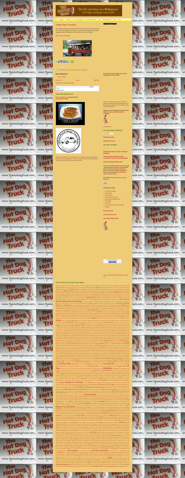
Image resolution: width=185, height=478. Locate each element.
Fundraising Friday (97, 347)
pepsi (93, 415)
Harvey (96, 355)
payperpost (58, 415)
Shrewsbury (91, 433)
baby (114, 295)
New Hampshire (114, 407)
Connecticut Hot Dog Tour (114, 101)
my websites (62, 405)
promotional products (64, 420)
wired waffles (83, 464)
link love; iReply (109, 387)
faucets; (95, 340)
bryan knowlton (106, 308)
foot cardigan (96, 343)
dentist (65, 330)
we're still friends (119, 459)
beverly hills (94, 301)
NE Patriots (88, 407)
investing (122, 373)
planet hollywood (69, 417)
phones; (107, 415)
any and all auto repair (80, 294)
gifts (80, 350)
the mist (72, 448)
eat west (94, 335)
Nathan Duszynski (114, 405)
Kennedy (57, 382)
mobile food (111, 399)
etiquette (63, 338)
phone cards (102, 415)
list (63, 389)
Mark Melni (102, 392)
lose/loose (67, 391)
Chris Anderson (81, 318)
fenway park (123, 340)
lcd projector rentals (67, 386)
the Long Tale (124, 447)
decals (81, 329)
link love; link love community (119, 387)
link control (73, 387)
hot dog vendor (93, 366)
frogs (62, 347)
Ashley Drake (76, 295)
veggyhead (80, 458)
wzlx (76, 466)
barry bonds (82, 297)
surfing (121, 442)
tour (128, 452)
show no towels (85, 433)
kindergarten (99, 382)
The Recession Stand (83, 450)
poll (108, 417)
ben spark (100, 299)
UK (99, 455)
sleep (66, 435)
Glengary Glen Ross (104, 350)
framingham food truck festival (63, 345)
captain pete (71, 313)
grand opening (109, 351)
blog (90, 303)
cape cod (116, 311)
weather (125, 459)
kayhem (108, 380)
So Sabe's (124, 435)
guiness (93, 353)
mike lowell (77, 399)
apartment (88, 294)
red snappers (115, 422)
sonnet (88, 437)
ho (108, 356)
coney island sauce (108, 322)
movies (75, 403)
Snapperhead (108, 435)
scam (60, 430)
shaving (109, 432)
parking (111, 413)
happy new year (87, 355)
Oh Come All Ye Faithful (87, 410)
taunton (107, 443)
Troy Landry (126, 454)
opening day (104, 412)
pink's (128, 415)
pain (86, 413)
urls (106, 455)
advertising (102, 289)
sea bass (57, 432)
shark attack (87, 432)
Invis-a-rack (126, 373)
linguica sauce (68, 387)
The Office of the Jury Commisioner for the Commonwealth (95, 448)
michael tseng (105, 398)
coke (108, 320)
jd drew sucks (74, 376)
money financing (77, 401)
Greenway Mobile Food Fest (62, 353)
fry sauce (66, 347)
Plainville (64, 417)
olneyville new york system (64, 412)
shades (74, 432)
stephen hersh (82, 440)
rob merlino (100, 425)
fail (56, 340)
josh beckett (65, 380)
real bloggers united (66, 422)
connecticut (121, 322)
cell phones (100, 315)
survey (125, 442)
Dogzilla (66, 333)
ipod (64, 375)
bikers (121, 301)
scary (67, 430)
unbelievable (102, 455)
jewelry (112, 376)
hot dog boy (101, 360)
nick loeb (88, 408)
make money (119, 391)
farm (81, 340)
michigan (116, 398)
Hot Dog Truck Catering (120, 364)
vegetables (75, 458)
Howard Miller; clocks (117, 370)
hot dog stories (65, 364)
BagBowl (57, 297)
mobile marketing (117, 399)
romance (91, 427)
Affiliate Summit (68, 291)
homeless (83, 358)
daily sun (62, 327)
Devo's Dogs (84, 330)
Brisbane (63, 308)
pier (119, 415)
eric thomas (126, 337)
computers (83, 322)
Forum (119, 19)
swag (65, 443)
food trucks (74, 343)
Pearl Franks (78, 69)
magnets (103, 391)
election (67, 337)
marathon (92, 392)
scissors (90, 430)
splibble (67, 438)
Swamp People (76, 443)
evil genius (91, 338)
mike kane (72, 399)
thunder (79, 452)
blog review (114, 303)
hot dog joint (86, 361)
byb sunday (91, 310)
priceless (92, 418)
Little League (68, 389)
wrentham (58, 466)
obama (70, 410)
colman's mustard (118, 320)
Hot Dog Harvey (78, 361)
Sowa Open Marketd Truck (117, 437)
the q (66, 450)
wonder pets (93, 464)
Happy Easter (71, 355)
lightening (120, 386)
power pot (125, 417)
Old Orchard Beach (122, 410)
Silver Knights (110, 433)
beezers (87, 299)
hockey (111, 356)
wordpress (113, 464)
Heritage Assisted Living (91, 356)
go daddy (111, 350)
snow (119, 435)
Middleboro (127, 398)
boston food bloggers (66, 306)
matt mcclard (105, 394)
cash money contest (70, 315)
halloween (113, 353)
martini (64, 394)
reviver (65, 425)
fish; (98, 342)
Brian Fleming (117, 306)
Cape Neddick (59, 313)
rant (119, 420)
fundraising (89, 347)
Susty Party (60, 443)
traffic (80, 454)
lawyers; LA (58, 386)
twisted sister (80, 455)
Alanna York (85, 291)
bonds (101, 305)
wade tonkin (84, 459)
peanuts (72, 415)
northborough (59, 410)
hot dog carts (60, 362)
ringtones (88, 425)
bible (105, 301)
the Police (125, 448)
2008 (87, 287)
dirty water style (66, 332)
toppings (120, 452)
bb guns (123, 297)
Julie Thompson (77, 380)
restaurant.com (121, 424)
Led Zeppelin (80, 386)
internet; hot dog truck (95, 373)
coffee (100, 320)
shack (71, 432)
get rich (67, 350)
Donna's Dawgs (91, 333)
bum (58, 310)
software (71, 437)
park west (107, 413)
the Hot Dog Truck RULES (106, 447)
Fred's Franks (88, 345)
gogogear (119, 350)
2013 (101, 287)
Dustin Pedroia (76, 335)
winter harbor (77, 464)
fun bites (70, 347)
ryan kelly (94, 428)
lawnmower (123, 384)
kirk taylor (112, 382)
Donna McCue (85, 333)
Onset (97, 412)
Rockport (127, 425)
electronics (71, 337)
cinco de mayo (112, 318)
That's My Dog (124, 445)
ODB (74, 410)
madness (99, 391)
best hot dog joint (63, 301)
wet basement (115, 461)
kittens (116, 382)
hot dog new (105, 361)
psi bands (89, 420)
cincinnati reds (105, 318)
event (79, 338)
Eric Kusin (121, 337)
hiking (106, 356)
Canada (100, 311)
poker (91, 417)
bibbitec (102, 301)
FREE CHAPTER (120, 170)
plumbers (81, 417)
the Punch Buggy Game (73, 157)
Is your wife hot (75, 375)
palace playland (94, 413)
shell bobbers (120, 432)
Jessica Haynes (107, 376)
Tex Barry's (80, 445)
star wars (127, 438)
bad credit (127, 295)
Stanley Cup (122, 438)
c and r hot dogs (117, 310)
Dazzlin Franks (63, 329)
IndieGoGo (119, 372)
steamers (69, 440)
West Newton (102, 461)
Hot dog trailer (88, 364)
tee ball (59, 445)
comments (63, 322)
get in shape (62, 350)
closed (73, 320)
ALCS (92, 291)
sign (105, 433)
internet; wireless (111, 373)
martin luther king (59, 394)
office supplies (78, 410)
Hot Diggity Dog (63, 360)
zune (127, 466)
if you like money (108, 372)
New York (69, 408)
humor (58, 372)
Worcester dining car (106, 464)
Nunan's (64, 410)
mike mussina (83, 399)
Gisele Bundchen (91, 350)
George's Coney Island (124, 348)
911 (66, 289)
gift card (77, 350)
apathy (92, 294)
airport (77, 291)
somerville (81, 437)
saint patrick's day (107, 428)
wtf (69, 466)
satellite (125, 428)
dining (123, 330)
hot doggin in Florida (111, 366)
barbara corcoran (72, 297)
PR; (60, 418)
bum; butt (62, 310)
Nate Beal (108, 405)
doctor (98, 332)
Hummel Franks (125, 370)
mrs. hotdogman (86, 403)
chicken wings (100, 316)
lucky (75, 391)
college (113, 320)
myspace (73, 405)
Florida (127, 342)
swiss (81, 443)
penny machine (88, 415)
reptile (116, 424)
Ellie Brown (77, 337)
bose (120, 305)
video (110, 458)
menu (57, 398)
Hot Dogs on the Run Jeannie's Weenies (83, 368)
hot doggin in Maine (121, 366)
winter (72, 464)
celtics (104, 315)
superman (118, 442)
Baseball (88, 297)
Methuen (77, 398)
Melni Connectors (99, 396)
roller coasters (80, 427)
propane (74, 420)
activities (89, 289)
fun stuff (80, 347)
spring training (86, 438)
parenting (103, 413)
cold (110, 320)
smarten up (87, 435)
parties (119, 413)
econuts (119, 335)
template (67, 445)
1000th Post (64, 287)
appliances (105, 294)
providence (84, 420)
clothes (76, 320)
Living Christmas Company (93, 389)
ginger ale (83, 350)
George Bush (116, 348)
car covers (77, 313)
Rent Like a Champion (107, 424)
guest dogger (83, 353)
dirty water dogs (59, 332)
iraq (66, 375)
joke (100, 378)
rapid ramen (126, 420)
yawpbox (105, 466)
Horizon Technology (117, 358)
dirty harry (127, 330)
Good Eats (107, 203)
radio (111, 420)
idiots (103, 372)
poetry (88, 417)
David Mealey (98, 327)
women (88, 464)
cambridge (73, 311)
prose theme (78, 420)
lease (75, 386)
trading (77, 454)
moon (91, 401)
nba (83, 407)
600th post (63, 289)
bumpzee (66, 310)
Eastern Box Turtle (88, 335)
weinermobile (93, 461)
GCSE (82, 348)
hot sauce (94, 368)
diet (103, 330)
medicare (81, 396)
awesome (110, 295)
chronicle (67, 69)
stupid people (75, 442)
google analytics (69, 351)
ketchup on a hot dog (73, 382)
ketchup (62, 382)
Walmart (94, 459)
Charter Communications (63, 316)
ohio (94, 410)
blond (75, 305)
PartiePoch (115, 413)
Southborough (98, 437)
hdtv (109, 355)
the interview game (117, 447)
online (88, 412)
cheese (70, 316)
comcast (124, 320)
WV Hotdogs (108, 201)
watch (106, 459)
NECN (98, 407)
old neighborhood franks (111, 410)
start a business (59, 440)
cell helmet (95, 315)
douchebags (111, 333)
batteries (111, 297)
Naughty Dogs (79, 407)
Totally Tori (125, 452)
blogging (66, 305)
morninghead (95, 401)
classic (58, 320)
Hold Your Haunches (117, 356)
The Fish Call (88, 447)
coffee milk (104, 320)
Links (99, 19)
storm (125, 440)
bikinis (126, 301)
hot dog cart (116, 360)
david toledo (109, 327)
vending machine (86, 458)
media (64, 396)
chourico (75, 318)
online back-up (93, 412)
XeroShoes (79, 466)
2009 (90, 287)
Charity (117, 315)
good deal (125, 350)
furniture (108, 347)
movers (72, 403)
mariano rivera (97, 392)
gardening (58, 348)
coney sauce (116, 322)
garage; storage (122, 347)
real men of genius (81, 422)
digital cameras (115, 330)
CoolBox (109, 324)
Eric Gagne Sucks (110, 337)
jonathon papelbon (125, 378)
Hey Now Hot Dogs (101, 356)
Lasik (116, 384)
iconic (94, 372)
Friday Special (125, 345)
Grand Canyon (103, 351)
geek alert (86, 348)
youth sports (110, 466)
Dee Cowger (98, 329)
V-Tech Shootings (125, 455)
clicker (63, 320)
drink (128, 333)
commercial (69, 322)
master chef (99, 394)
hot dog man (99, 361)
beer (83, 299)
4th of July (116, 287)
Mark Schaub (108, 392)
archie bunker (115, 294)
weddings (87, 461)
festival (69, 342)
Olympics (72, 412)
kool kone (61, 384)
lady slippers (74, 384)
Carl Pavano (102, 313)
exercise (101, 338)
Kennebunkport (125, 380)
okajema (98, 410)
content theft (77, 324)
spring (74, 438)
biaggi (99, 301)
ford (108, 343)
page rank (82, 413)
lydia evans (87, 391)
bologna (93, 305)
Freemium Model (110, 345)
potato (117, 417)
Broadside (67, 308)
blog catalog (94, 303)
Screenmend (111, 430)
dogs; (57, 333)
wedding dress (82, 461)
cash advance (62, 315)
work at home (119, 464)
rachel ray (107, 420)
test (77, 445)
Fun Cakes (75, 347)
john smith (97, 378)
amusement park (109, 292)
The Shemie (110, 450)
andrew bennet (117, 292)
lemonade (103, 386)
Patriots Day (126, 413)
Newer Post (59, 80)
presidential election (69, 418)
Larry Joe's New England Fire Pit (99, 384)
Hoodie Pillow (91, 358)
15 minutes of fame (82, 287)
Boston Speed (80, 306)
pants (99, 413)
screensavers (117, 430)
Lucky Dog (79, 391)
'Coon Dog (58, 285)
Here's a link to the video (63, 35)
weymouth (121, 461)
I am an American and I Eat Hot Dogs (114, 205)
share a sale (79, 432)
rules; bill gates (64, 428)
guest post (88, 353)
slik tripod (70, 435)
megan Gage (85, 396)
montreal (88, 401)
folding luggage (65, 343)
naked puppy (83, 405)
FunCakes (85, 347)
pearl (75, 415)
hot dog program (121, 361)
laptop (89, 384)
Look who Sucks (123, 389)
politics (105, 417)
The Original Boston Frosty (116, 448)
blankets (86, 303)
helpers (84, 356)
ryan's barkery (99, 428)
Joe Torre (79, 378)
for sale (105, 343)
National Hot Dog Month (65, 407)
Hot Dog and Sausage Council (112, 199)
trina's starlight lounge (106, 454)
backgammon (118, 295)
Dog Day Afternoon (113, 332)
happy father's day (79, 355)
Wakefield (89, 459)
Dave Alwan (87, 327)
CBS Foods (80, 315)
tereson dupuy (73, 445)
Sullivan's (84, 442)
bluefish (87, 305)
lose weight (62, 391)
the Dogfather (78, 447)
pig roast (122, 415)
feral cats (65, 342)
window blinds (107, 462)
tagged (89, 443)
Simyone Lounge (116, 433)
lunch (83, 391)
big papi (117, 301)
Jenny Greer (91, 376)
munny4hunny (105, 403)
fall (62, 340)
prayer (63, 418)
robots (120, 425)
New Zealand (81, 408)
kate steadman (99, 380)
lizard (100, 389)
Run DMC (75, 428)
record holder (109, 422)
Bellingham (95, 299)
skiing (60, 435)
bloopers (79, 305)
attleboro (88, 295)
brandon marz (106, 306)
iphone (61, 375)
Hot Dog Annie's (95, 360)
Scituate (94, 430)
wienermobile (94, 462)
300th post (106, 287)
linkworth (60, 389)
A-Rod (79, 289)
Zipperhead (116, 466)
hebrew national (59, 356)
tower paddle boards (60, 454)
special (60, 438)
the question (73, 450)
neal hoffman (93, 407)
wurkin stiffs (72, 466)
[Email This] (60, 68)
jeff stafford (86, 376)
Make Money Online (107, 19)
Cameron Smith (90, 311)
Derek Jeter (78, 330)
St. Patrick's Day (116, 438)
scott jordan (99, 430)
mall (68, 392)
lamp (86, 384)
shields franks (59, 433)
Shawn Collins (114, 432)
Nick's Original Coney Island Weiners (97, 408)
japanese (106, 375)
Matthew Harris (116, 394)
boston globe (73, 306)
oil (95, 410)
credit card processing (68, 325)
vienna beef (121, 458)
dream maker (117, 333)
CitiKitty (124, 318)
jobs (69, 378)
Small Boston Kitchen (79, 435)
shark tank (93, 432)
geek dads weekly (92, 348)
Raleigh (116, 420)
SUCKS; (80, 442)
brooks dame (72, 308)
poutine (120, 417)
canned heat (104, 311)
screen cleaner (105, 430)
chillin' (125, 316)
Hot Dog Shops (109, 195)
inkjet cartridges (126, 372)
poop (110, 417)
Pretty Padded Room (85, 418)
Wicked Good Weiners (75, 462)
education (61, 337)
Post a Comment (61, 76)
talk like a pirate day (96, 443)
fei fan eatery (100, 340)
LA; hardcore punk (67, 384)
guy (103, 353)
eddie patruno (124, 335)
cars (114, 313)
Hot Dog (76, 360)
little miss (84, 389)
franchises (72, 345)
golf (122, 350)
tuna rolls (71, 455)
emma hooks (91, 337)
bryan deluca (100, 308)
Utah (120, 455)
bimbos (78, 303)
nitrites (113, 408)
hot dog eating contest (69, 361)
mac (91, 391)
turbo (74, 455)
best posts (84, 301)
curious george (94, 325)
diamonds (97, 330)
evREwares (96, 338)
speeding (64, 438)
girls (86, 350)
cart (116, 313)
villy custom (126, 458)
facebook (127, 338)
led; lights (86, 386)
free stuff (98, 345)
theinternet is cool (117, 450)
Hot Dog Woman (101, 366)
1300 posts (70, 287)
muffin (101, 403)
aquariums (109, 294)
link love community (85, 387)
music (113, 403)
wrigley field (62, 466)
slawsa (63, 435)
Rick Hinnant (83, 425)
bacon (123, 295)
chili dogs (121, 316)
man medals (71, 392)
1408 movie (75, 287)
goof (61, 351)
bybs (96, 310)
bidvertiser (109, 301)
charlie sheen (122, 315)
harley (92, 355)
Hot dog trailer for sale (97, 364)
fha (72, 342)
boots (117, 305)
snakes (103, 435)
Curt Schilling (101, 325)
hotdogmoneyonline (60, 370)
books (107, 305)
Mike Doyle (67, 399)
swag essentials (69, 443)
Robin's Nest (115, 425)
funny (104, 347)
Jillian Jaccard (125, 376)
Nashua (103, 405)
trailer (83, 454)
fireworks (95, 342)
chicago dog (93, 316)
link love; (102, 387)
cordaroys (116, 324)
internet (73, 373)
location (115, 389)
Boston (123, 305)
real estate (73, 422)
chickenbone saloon (107, 316)
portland (113, 417)
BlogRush (71, 305)
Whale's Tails (126, 461)
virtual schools (62, 459)
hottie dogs (69, 370)
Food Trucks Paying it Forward (85, 343)
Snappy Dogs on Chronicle (66, 25)
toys (65, 454)
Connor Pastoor (64, 324)
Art (68, 295)
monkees (83, 401)
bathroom (106, 297)
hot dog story (75, 364)
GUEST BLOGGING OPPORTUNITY (113, 162)
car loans (82, 313)
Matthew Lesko (123, 394)
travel (86, 454)
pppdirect (57, 418)
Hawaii (99, 355)
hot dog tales (81, 364)
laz (61, 386)
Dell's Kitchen (124, 329)
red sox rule (62, 424)
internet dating (78, 373)
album (89, 291)
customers (125, 325)
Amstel (97, 292)
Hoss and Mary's (125, 358)
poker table (95, 417)
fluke (60, 343)
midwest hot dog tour (60, 399)
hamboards (118, 353)
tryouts (62, 455)
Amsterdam (102, 292)
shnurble (64, 433)
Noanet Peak (119, 408)
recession (96, 422)
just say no (92, 380)
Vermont (99, 458)
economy (115, 335)
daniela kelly (74, 327)
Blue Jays (83, 305)
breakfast (112, 306)
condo (101, 322)
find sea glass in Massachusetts (85, 342)
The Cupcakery (65, 447)
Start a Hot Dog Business (78, 19)
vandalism (70, 458)
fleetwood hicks (111, 342)
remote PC (99, 424)
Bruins (88, 308)
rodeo (62, 427)
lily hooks (127, 386)
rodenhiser (58, 427)
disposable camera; (84, 332)
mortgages (102, 401)
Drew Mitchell (124, 333)
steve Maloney (103, 440)
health (115, 355)
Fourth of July (115, 343)
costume (127, 324)
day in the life (115, 327)
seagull (66, 432)
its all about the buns (87, 375)
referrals (75, 424)
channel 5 (62, 69)
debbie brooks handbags (72, 329)
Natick (127, 405)
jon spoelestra (105, 378)
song (85, 437)
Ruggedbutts (58, 428)
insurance (62, 373)
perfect (96, 415)
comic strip (58, 322)
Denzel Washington (71, 330)
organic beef (111, 412)
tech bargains (115, 443)
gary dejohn (63, 348)
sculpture (127, 430)
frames (121, 343)
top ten (116, 452)
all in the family (122, 291)
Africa (74, 291)
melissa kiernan (92, 396)
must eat (117, 403)
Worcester (98, 464)
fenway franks (116, 340)
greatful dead (122, 351)
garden (127, 347)
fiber (74, 342)
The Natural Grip (77, 448)
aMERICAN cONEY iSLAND (90, 292)
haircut (109, 353)
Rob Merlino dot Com (108, 425)
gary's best (68, 348)
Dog (107, 332)
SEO (69, 432)
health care (119, 355)
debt (79, 329)
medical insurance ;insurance (72, 396)
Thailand (112, 445)
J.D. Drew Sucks (95, 375)
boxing (85, 306)
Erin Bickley (58, 338)
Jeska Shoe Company (99, 376)
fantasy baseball (76, 340)
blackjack (82, 303)
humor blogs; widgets (64, 372)
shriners (102, 433)
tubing (67, 455)
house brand (74, 370)
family (69, 340)
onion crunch (80, 412)
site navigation (126, 433)
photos (111, 415)
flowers (57, 343)
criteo (81, 325)
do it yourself (94, 332)
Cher (79, 316)
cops (112, 324)
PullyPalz (93, 420)
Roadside (107, 207)
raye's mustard (59, 422)
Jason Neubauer (123, 375)
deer (118, 329)
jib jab (119, 376)
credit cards (77, 325)
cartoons (123, 313)
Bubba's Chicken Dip (114, 308)
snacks (99, 435)
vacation (58, 458)
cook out (95, 324)
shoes (74, 433)
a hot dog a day (72, 289)
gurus (100, 353)
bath (103, 297)
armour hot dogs (63, 295)
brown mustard (78, 308)
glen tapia (98, 350)
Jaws (60, 376)
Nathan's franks (122, 405)
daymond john (122, 327)
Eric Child (104, 337)
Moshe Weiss (109, 401)
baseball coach (95, 297)
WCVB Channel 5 (111, 459)
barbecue (78, 297)
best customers (124, 299)
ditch (90, 332)
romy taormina (96, 427)
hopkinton (72, 69)
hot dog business (109, 360)
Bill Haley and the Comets (70, 303)
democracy (61, 330)
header (112, 355)
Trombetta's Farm (120, 454)
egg (64, 337)
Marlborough (119, 392)
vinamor (57, 459)
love (73, 391)
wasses (102, 459)
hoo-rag (86, 358)
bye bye (99, 310)
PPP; (128, 417)
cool (102, 324)
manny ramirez (77, 392)
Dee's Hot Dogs (104, 329)
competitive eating (77, 322)
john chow (84, 378)
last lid (119, 384)
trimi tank (98, 454)
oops (100, 412)
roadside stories (93, 425)
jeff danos (81, 376)
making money (63, 392)
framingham (126, 343)
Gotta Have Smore (88, 351)
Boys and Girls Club (91, 306)
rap (121, 420)
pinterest (57, 417)
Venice (95, 458)
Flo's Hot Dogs (118, 342)
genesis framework (109, 348)
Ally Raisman (58, 292)
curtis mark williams (112, 325)
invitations (58, 375)
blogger (62, 305)
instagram (58, 373)
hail (104, 353)
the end (83, 447)
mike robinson (90, 399)
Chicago (88, 316)
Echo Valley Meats (109, 335)
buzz (86, 310)
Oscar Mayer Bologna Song (110, 218)
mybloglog (67, 405)
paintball (88, 413)
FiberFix (76, 342)
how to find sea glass (87, 370)
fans (72, 340)
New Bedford (107, 407)
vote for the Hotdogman (75, 459)
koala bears (120, 382)
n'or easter (77, 405)
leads (72, 386)
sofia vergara (66, 437)
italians (80, 375)
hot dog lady (92, 361)
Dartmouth (79, 327)
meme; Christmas (107, 396)
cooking (99, 324)
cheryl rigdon (83, 316)
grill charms (76, 353)
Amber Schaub (80, 292)
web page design (70, 461)
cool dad (105, 324)
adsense (93, 289)
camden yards (79, 311)
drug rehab (66, 335)
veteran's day (104, 458)
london (118, 389)
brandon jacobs (99, 306)
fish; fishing (101, 342)
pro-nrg (96, 418)
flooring (123, 342)
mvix (121, 403)
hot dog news (112, 362)
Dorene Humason (105, 333)
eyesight (117, 338)
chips (61, 318)
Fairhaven (59, 340)
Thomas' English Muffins (72, 452)
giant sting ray (72, 350)
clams (128, 318)
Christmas (94, 318)
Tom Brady (90, 452)
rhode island (69, 425)
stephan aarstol (75, 440)
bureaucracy (71, 310)
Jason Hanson (117, 375)
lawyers (127, 384)
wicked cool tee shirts (65, 462)
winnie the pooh (125, 462)
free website (104, 345)
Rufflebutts (127, 427)
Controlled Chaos (89, 324)
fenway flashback (107, 340)
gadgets (117, 347)
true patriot (58, 455)
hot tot (97, 368)
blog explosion (108, 303)
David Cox (92, 327)
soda (62, 437)
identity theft (98, 372)
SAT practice (120, 428)
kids (89, 382)
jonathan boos (117, 378)
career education (95, 313)
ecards (103, 335)
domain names (71, 333)
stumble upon (69, 442)
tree (89, 454)
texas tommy (107, 445)
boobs (104, 305)
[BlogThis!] (61, 68)
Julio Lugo (83, 380)
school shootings (85, 430)
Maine (113, 391)
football (101, 343)
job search (65, 378)
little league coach (77, 389)
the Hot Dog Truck (95, 447)
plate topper (76, 417)
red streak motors (69, 424)
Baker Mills (62, 297)
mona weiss (65, 401)
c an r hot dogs (110, 310)
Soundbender (92, 437)
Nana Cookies (98, 405)
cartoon (119, 313)
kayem (104, 380)
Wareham (98, 459)
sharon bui (105, 432)
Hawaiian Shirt (104, 355)
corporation (122, 324)
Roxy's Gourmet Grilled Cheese (117, 427)
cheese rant (75, 316)
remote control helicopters (91, 424)
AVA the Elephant (104, 295)
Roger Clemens (67, 427)
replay (113, 424)
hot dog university (84, 366)
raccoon (103, 420)
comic (128, 320)
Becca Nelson (75, 299)
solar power (76, 437)
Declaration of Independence (89, 329)
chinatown (58, 318)
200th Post (93, 287)
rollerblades (86, 427)
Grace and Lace (96, 351)
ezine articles (122, 338)
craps (61, 325)
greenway (127, 351)
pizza (61, 417)
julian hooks (71, 380)
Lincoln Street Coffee (60, 387)
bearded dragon (65, 299)
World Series (126, 464)
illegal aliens (114, 372)
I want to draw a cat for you (82, 372)
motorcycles (67, 403)
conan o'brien (89, 322)
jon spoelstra (111, 378)
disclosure (73, 332)
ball (65, 297)
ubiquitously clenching (93, 455)
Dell (120, 329)
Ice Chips (91, 372)
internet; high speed (86, 373)
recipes (101, 422)
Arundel (71, 295)
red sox (122, 422)
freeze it (116, 345)
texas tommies (101, 445)
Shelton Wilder (126, 432)
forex (110, 343)
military (94, 399)
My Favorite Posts (108, 210)
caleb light (63, 311)
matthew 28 (110, 394)
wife (103, 462)
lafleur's (78, 384)
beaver (70, 299)
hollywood (58, 358)
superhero (113, 442)
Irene (68, 375)
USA (109, 455)
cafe (60, 311)
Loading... (105, 148)
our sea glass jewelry (60, 413)
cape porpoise (65, 313)
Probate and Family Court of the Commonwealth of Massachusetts (113, 418)
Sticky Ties (115, 440)
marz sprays (69, 394)
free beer (94, 345)
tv (76, 455)
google (64, 351)
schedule (70, 430)
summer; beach (96, 442)
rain (113, 420)
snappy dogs (84, 69)
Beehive (80, 299)
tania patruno (103, 443)
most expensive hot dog (117, 401)
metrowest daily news (84, 398)
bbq (126, 297)
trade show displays (71, 454)
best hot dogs (76, 301)
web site (76, 461)
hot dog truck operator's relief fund (71, 366)
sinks (122, 433)
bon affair (97, 305)
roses (108, 427)
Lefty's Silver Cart (92, 386)
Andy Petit (124, 292)
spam (128, 437)
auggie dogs (93, 295)
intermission (68, 373)
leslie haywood (115, 386)
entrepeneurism (97, 337)
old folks (102, 410)
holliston (127, 356)
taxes (111, 443)
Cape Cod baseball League (123, 311)
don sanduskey (78, 333)
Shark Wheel (99, 432)
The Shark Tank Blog (110, 191)
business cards (81, 310)
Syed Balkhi (85, 443)
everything (83, 338)
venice (92, 458)
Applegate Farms (98, 294)
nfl (84, 408)
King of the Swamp (106, 382)
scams (63, 430)
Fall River (66, 340)
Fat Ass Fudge (90, 340)
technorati (121, 443)
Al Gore (80, 291)
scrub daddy (122, 430)
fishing (106, 342)
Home (55, 19)
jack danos (101, 375)
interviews (117, 373)
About (114, 19)
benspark (105, 299)
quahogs (99, 420)
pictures (116, 415)
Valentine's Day (64, 458)
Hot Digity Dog (70, 360)
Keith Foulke (113, 380)
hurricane (74, 372)
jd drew (68, 376)
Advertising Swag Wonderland (123, 289)
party (123, 413)
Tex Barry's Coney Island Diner (90, 445)
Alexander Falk (104, 291)
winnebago (120, 462)
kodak (124, 382)
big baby (113, 301)
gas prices (73, 348)
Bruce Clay (84, 308)
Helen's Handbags (70, 356)
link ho (78, 387)
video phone (115, 458)
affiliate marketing (59, 291)
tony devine (96, 452)
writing (66, 466)
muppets (110, 403)
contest (83, 324)
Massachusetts (90, 395)
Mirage (101, 399)
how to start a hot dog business (102, 370)
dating (83, 327)
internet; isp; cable (104, 373)
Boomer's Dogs (112, 305)
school (79, 430)
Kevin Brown (85, 382)
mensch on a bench (125, 396)
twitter (85, 455)
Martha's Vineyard (125, 392)
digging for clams (108, 330)
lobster (111, 389)
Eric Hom (117, 337)
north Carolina (126, 408)
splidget (71, 438)
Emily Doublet (85, 337)
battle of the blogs (117, 297)
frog (60, 347)
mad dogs (94, 391)
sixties (57, 435)
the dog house (71, 447)
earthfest (82, 335)
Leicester (99, 386)
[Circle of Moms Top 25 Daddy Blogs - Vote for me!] (116, 276)
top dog (113, 452)
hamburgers (123, 353)
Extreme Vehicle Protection (109, 338)
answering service (70, 294)
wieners (99, 462)
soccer (127, 435)
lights (124, 386)
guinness (97, 353)
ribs (73, 425)
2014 (103, 287)
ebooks (100, 335)
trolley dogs (113, 454)
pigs (125, 415)
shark (83, 432)
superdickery (108, 442)
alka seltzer (110, 291)
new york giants (74, 408)
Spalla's (124, 437)
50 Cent (127, 287)
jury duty (88, 380)
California (68, 311)
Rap (123, 420)
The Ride (90, 450)
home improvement (64, 358)
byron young (104, 310)
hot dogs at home (64, 368)
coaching (89, 320)
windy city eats (113, 462)
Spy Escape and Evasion (95, 438)
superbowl (103, 442)
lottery (70, 391)
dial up (92, 330)
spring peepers (80, 438)
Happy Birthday (64, 355)
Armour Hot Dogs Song (109, 214)
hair (106, 353)
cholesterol (70, 318)
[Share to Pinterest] (65, 68)
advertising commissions (111, 289)
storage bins (121, 440)
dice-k (100, 330)
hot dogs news (71, 368)
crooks (84, 325)
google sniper (81, 351)
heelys (64, 356)
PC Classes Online (66, 415)
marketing (113, 392)
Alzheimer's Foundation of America (69, 292)
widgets (89, 462)
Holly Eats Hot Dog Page (111, 197)
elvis (81, 337)
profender (58, 420)
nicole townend (109, 408)
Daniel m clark (68, 327)
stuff (64, 442)
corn (119, 324)
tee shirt (63, 445)
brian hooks (123, 306)
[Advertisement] (115, 37)
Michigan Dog (121, 398)
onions (85, 412)
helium (81, 356)
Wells (98, 461)
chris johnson (87, 318)
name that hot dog (91, 405)
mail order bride (108, 391)
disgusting (77, 332)
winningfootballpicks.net (63, 464)
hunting (70, 372)
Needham (102, 407)
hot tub (101, 368)
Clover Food (81, 320)
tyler (87, 455)
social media (58, 437)
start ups (65, 440)
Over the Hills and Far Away (71, 413)
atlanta (84, 295)
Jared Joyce (110, 375)
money (70, 401)
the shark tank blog (100, 450)
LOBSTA (107, 389)
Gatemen (78, 348)
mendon (119, 396)
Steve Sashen (110, 440)
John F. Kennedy (90, 378)
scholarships (75, 430)
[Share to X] (62, 68)
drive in (57, 335)
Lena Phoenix (108, 386)
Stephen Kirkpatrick (95, 440)
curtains (106, 325)
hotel (65, 370)
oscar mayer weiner (118, 412)
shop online (78, 433)
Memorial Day (114, 396)
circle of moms (119, 318)
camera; (84, 311)
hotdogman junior (117, 368)
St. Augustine (109, 438)
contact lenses (71, 324)
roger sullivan (73, 427)
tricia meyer (93, 454)
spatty (57, 438)
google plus (75, 351)
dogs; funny (61, 333)
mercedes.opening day (63, 398)
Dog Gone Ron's (121, 332)
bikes (123, 301)
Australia (98, 295)
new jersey (121, 407)
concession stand (96, 322)
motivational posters (60, 403)
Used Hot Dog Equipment (91, 19)
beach (60, 299)
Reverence (127, 424)
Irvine (71, 375)
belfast (90, 299)
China (128, 316)
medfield (61, 396)
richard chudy (77, 425)
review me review (60, 425)
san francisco (114, 428)
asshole (81, 295)
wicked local (84, 462)
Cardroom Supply (88, 313)
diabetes (89, 330)
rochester (123, 425)
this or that (65, 452)
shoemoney (70, 433)
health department (125, 355)
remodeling (83, 424)
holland (123, 356)
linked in (127, 387)
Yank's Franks (108, 193)
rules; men (70, 428)
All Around (115, 291)
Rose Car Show (103, 427)
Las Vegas (111, 384)
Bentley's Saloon (111, 299)
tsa (64, 455)
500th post (58, 289)
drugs (70, 335)
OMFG (75, 412)
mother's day (126, 401)
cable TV (123, 310)
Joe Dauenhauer (73, 378)
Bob (90, 305)
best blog (117, 299)
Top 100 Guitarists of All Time (105, 452)
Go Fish (115, 350)
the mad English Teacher (64, 448)
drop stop (61, 335)
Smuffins (92, 435)
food (70, 343)
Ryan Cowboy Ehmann (86, 428)
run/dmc (79, 428)
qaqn (96, 420)
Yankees (91, 466)
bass (101, 297)
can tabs (95, 311)
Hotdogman (107, 368)
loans (103, 389)
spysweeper (103, 438)
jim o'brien (61, 378)
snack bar (96, 435)
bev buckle (89, 301)
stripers (61, 442)
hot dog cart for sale (124, 360)
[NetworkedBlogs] (112, 260)
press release (77, 418)
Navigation (61, 19)
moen (123, 399)
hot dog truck (108, 364)
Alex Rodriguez (97, 291)
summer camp (89, 442)
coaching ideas (95, 320)
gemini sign (101, 348)
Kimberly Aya (93, 382)
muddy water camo (95, 403)
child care (114, 316)
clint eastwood (68, 320)
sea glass (62, 432)
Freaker (83, 345)
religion (79, 424)
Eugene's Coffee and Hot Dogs (71, 338)
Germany (57, 350)
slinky (73, 435)
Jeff (78, 376)
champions (108, 315)
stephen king (88, 440)
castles (76, 315)
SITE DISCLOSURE (108, 137)
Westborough (108, 461)
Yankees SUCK (98, 466)
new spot (64, 408)
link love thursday (95, 387)
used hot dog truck (114, 455)
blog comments (101, 303)
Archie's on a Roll (122, 294)
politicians (101, 417)
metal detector (71, 398)
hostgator (58, 360)
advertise (98, 289)
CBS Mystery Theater (109, 141)
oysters (78, 413)
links (57, 389)
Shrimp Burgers (97, 433)
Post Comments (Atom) (69, 83)
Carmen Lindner (108, 313)
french (120, 345)
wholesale (58, 462)
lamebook (83, 384)
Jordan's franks (59, 380)
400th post (111, 287)
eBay (97, 335)
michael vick (111, 398)
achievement (84, 289)
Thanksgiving (117, 445)
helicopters (77, 356)
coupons (58, 325)
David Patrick (104, 327)
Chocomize (65, 318)
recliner (104, 422)
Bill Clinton (62, 303)
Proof (70, 420)
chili (117, 316)
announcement (62, 294)
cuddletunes (88, 325)
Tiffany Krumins (85, 452)
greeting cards (71, 353)
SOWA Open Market (106, 437)
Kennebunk (119, 380)
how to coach (80, 370)
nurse (67, 410)
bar (67, 297)
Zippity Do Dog (122, 466)
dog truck (127, 332)
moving (79, 403)
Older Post (96, 80)
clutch (85, 320)
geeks (97, 348)
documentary (103, 332)
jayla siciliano (64, 376)
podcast (85, 417)
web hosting (62, 461)
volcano (67, 459)
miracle (97, 399)
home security (72, 358)
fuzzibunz (112, 347)
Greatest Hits (68, 19)
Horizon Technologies (105, 358)
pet (99, 415)
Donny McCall (98, 333)
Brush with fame (93, 308)
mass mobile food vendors (77, 394)
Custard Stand (120, 325)
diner (120, 330)
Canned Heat (110, 311)
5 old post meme (122, 287)
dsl (72, 335)
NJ (116, 408)
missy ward (105, 399)
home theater (78, 358)
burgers (76, 310)
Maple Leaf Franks (85, 392)
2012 (97, 287)
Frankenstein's (78, 345)
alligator (127, 291)
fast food (84, 340)
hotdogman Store (125, 368)
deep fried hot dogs (112, 329)
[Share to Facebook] (64, 68)
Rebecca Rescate (90, 422)
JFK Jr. (116, 376)
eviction (87, 338)
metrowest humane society (95, 398)
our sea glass (126, 412)
